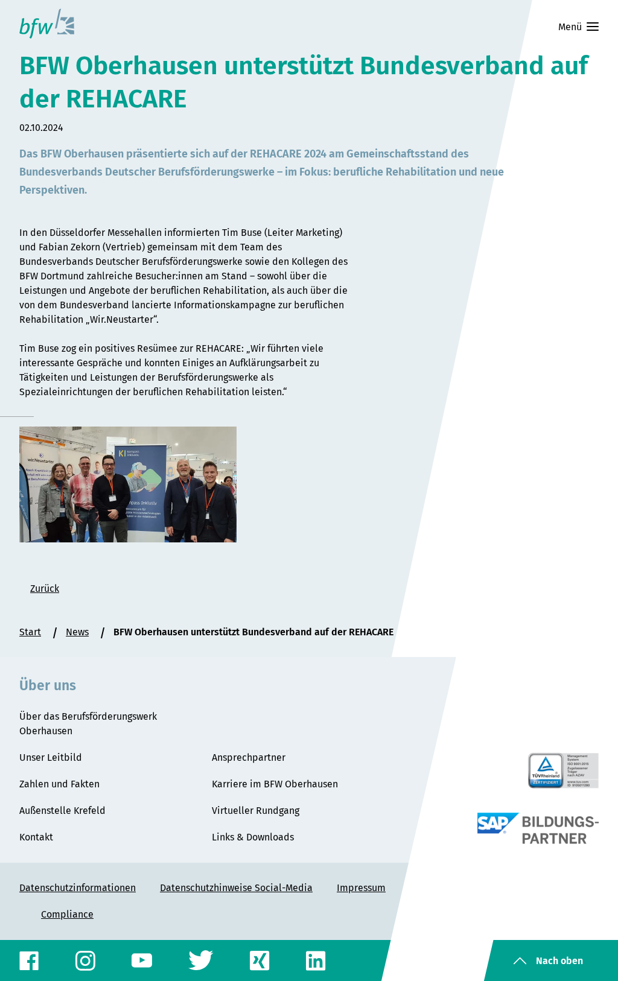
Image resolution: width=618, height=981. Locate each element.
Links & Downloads (253, 837)
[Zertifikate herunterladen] (563, 771)
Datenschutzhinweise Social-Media (236, 888)
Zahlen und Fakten (59, 784)
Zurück (44, 588)
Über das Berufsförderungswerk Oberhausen (88, 724)
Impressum (361, 888)
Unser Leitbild (50, 757)
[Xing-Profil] (260, 961)
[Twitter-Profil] (201, 960)
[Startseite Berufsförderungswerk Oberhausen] (46, 23)
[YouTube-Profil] (141, 960)
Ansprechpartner (248, 757)
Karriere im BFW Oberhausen (275, 784)
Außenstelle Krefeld (62, 810)
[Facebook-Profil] (29, 961)
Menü (570, 27)
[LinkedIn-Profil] (316, 961)
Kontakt (36, 837)
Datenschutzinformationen (77, 888)
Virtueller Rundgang (255, 810)
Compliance (67, 914)
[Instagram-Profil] (85, 961)
